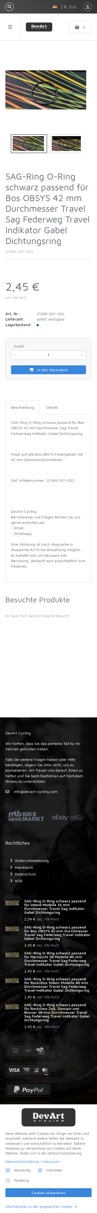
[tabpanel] (48, 496)
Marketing (21, 1180)
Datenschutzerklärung (22, 1162)
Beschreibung (22, 407)
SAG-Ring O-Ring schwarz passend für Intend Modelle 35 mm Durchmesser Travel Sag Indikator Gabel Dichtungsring (55, 906)
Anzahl (19, 346)
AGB (18, 880)
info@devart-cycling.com (35, 791)
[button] (55, 6)
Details (52, 407)
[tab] (22, 407)
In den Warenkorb (52, 369)
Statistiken (54, 1170)
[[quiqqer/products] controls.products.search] (9, 7)
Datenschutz (25, 874)
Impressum (24, 867)
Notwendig (22, 1170)
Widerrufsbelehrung (32, 860)
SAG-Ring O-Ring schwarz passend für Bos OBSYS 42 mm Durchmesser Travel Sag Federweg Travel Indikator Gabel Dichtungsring (57, 932)
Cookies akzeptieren (49, 1192)
